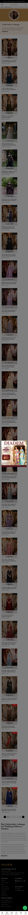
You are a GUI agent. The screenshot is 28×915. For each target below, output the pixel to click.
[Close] (24, 442)
